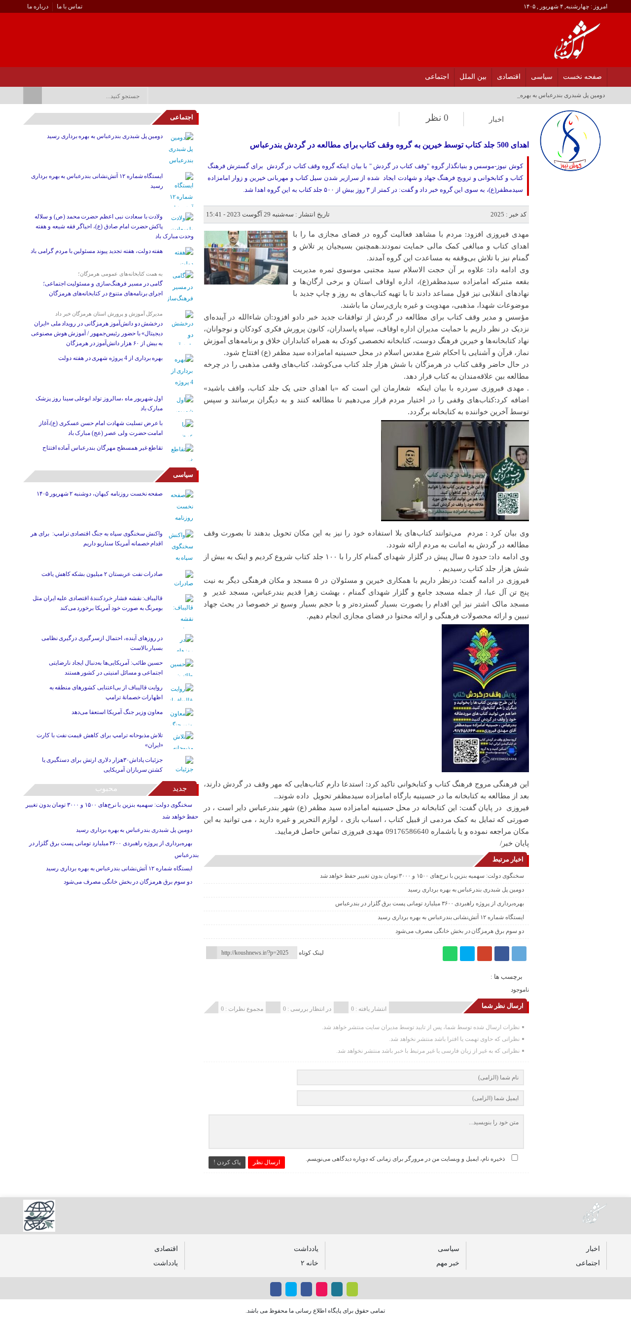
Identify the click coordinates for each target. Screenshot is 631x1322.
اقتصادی (509, 76)
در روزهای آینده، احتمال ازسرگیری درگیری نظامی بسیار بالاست (102, 643)
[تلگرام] (519, 953)
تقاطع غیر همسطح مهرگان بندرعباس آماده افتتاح (102, 447)
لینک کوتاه (311, 952)
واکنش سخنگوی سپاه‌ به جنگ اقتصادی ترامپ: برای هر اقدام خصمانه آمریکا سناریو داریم (97, 538)
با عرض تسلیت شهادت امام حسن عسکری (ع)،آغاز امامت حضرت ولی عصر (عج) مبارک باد (101, 428)
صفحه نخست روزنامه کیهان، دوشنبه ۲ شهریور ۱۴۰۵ (99, 493)
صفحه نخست (582, 76)
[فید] (26, 74)
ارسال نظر (266, 1162)
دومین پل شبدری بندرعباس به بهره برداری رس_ (546, 95)
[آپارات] (51, 74)
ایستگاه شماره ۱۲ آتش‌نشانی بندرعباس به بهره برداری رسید (451, 917)
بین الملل (473, 76)
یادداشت (306, 1248)
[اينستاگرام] (77, 74)
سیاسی (542, 76)
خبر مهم (447, 1263)
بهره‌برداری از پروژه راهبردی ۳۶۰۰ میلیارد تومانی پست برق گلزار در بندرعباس (429, 903)
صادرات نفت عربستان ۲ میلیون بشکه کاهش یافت (102, 574)
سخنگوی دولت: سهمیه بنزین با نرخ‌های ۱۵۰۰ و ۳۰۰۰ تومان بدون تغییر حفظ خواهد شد (422, 875)
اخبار (496, 119)
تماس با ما (69, 6)
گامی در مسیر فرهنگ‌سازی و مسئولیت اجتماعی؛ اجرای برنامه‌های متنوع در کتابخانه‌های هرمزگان (103, 288)
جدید (180, 788)
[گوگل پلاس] (484, 953)
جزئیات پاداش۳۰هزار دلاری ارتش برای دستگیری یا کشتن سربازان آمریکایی (102, 764)
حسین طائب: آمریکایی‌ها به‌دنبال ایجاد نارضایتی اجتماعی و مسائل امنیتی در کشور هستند (106, 667)
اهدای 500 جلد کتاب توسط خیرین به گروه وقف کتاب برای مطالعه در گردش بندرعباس (389, 145)
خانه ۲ (309, 1263)
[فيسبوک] (90, 74)
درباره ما (37, 6)
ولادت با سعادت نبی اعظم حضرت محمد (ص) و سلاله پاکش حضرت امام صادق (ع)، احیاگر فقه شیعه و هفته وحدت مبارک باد (114, 226)
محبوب (106, 788)
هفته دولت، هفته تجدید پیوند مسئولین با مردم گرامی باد (97, 251)
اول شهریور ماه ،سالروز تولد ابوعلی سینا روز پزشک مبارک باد (99, 403)
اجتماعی (437, 76)
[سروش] (39, 74)
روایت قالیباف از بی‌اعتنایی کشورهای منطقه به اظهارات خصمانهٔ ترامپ (106, 692)
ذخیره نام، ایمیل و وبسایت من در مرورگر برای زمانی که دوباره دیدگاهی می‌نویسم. (405, 1158)
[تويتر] (64, 74)
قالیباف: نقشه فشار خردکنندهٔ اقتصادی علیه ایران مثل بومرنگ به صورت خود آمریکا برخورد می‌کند (98, 603)
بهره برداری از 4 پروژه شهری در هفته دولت (110, 358)
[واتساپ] (450, 953)
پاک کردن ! (227, 1162)
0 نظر (437, 117)
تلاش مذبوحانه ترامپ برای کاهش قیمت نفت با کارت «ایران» (99, 740)
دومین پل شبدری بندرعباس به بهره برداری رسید (466, 889)
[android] (352, 1289)
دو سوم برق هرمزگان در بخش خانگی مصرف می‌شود (459, 931)
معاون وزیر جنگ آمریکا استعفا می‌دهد (117, 712)
